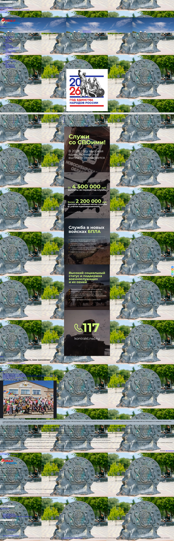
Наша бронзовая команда (6, 12)
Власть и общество (7, 45)
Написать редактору (10, 66)
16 (161, 118)
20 (87, 120)
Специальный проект (8, 58)
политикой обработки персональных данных (71, 537)
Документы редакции (10, 67)
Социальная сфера (7, 52)
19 (63, 120)
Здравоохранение (9, 56)
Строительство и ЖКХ (10, 51)
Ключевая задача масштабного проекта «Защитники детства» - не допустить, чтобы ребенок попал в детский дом (29, 375)
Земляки (5, 59)
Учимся (7, 39)
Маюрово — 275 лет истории (7, 8)
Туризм (7, 57)
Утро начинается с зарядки (9, 377)
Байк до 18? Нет (3, 11)
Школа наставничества (8, 36)
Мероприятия (8, 40)
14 (112, 118)
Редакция (5, 63)
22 (137, 120)
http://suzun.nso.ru (170, 450)
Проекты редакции (9, 64)
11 (39, 118)
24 (13, 122)
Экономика (5, 48)
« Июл (86, 125)
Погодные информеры (87, 32)
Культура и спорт (9, 55)
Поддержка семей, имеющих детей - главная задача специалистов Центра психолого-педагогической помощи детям (30, 376)
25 (39, 122)
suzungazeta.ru (3, 26)
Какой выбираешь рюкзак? (6, 7)
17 (13, 120)
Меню (2, 34)
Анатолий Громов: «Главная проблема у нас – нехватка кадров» (15, 9)
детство (2, 371)
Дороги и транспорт (10, 50)
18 (39, 120)
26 (63, 122)
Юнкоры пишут (9, 41)
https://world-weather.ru (87, 30)
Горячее (7, 44)
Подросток (7, 37)
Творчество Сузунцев (10, 61)
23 (161, 120)
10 (13, 118)
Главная (4, 42)
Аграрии (7, 62)
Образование (8, 53)
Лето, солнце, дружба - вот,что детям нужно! (13, 378)
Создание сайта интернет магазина (11, 535)
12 (63, 118)
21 (112, 120)
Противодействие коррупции (12, 47)
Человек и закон (9, 46)
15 (137, 118)
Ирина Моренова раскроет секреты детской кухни (14, 373)
